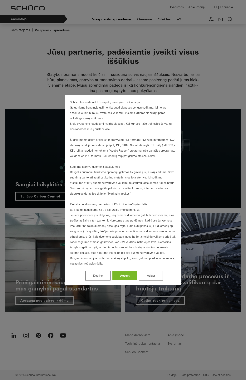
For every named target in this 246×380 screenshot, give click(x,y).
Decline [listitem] (98, 275)
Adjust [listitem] (151, 275)
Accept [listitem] (125, 275)
